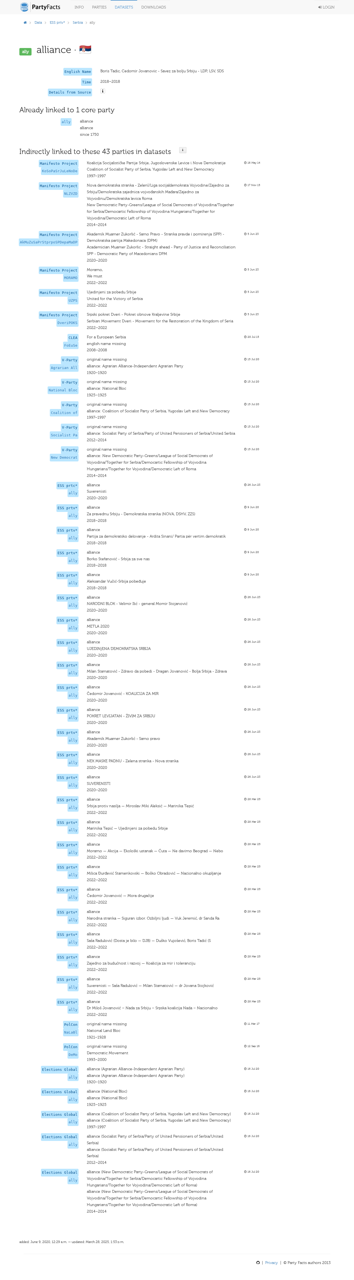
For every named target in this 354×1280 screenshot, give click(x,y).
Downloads (153, 7)
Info (79, 7)
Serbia (78, 22)
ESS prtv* (57, 22)
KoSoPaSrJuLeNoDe (59, 171)
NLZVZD (70, 194)
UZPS (73, 300)
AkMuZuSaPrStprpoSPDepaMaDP (48, 242)
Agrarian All (64, 368)
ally (66, 122)
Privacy (271, 1262)
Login (328, 7)
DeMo (73, 1055)
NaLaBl (70, 1032)
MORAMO (70, 278)
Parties (99, 7)
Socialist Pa (64, 435)
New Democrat (64, 457)
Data (38, 22)
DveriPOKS (67, 323)
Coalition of (64, 413)
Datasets (124, 7)
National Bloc (63, 390)
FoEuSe (70, 345)
